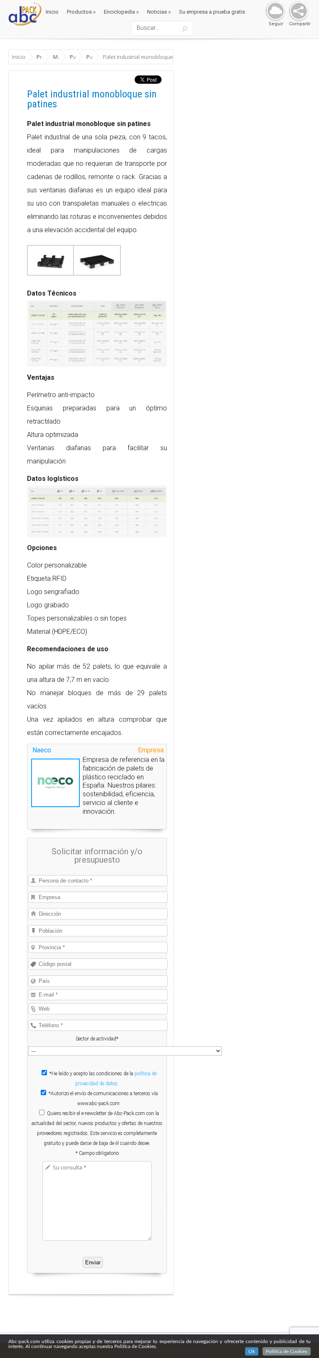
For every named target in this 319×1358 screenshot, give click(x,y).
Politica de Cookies (286, 1351)
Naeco (41, 750)
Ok (251, 1351)
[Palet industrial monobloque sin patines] (51, 273)
